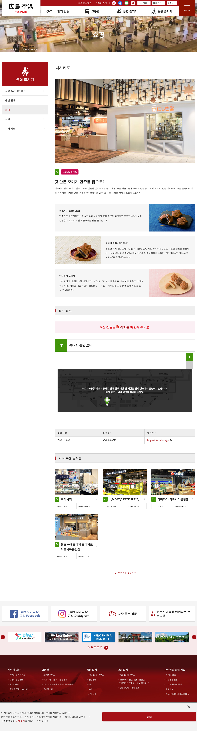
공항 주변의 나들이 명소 (129, 687)
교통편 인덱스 (49, 675)
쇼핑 (25, 49)
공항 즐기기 (130, 11)
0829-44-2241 (84, 556)
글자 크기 (157, 3)
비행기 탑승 (62, 11)
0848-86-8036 (181, 506)
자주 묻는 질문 (84, 3)
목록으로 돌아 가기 (127, 573)
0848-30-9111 (133, 506)
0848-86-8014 (84, 506)
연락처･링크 (101, 3)
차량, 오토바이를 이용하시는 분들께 (58, 684)
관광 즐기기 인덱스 (127, 675)
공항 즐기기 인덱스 (96, 675)
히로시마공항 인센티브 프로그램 (173, 614)
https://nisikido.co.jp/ (158, 440)
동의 (149, 717)
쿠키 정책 (20, 720)
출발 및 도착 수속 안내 (19, 689)
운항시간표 (14, 684)
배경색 (171, 3)
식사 (7, 119)
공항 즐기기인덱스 (15, 91)
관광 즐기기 (165, 11)
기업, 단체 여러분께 (174, 684)
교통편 (95, 11)
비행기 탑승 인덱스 (17, 675)
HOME (5, 49)
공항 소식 (169, 689)
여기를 (124, 327)
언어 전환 (142, 3)
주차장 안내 (48, 689)
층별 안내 (10, 100)
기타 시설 (10, 128)
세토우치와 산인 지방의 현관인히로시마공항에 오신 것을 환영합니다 (134, 681)
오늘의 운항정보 (16, 679)
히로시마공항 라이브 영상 (176, 693)
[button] (89, 647)
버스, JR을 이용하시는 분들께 (55, 679)
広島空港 (21, 8)
